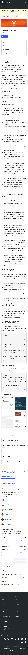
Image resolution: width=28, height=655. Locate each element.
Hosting (3, 602)
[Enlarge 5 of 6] (24, 413)
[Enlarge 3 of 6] (11, 418)
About (3, 596)
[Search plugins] (16, 16)
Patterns (17, 604)
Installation (6, 49)
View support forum (6, 588)
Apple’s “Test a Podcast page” (17, 283)
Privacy (3, 604)
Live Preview (13, 36)
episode (24, 559)
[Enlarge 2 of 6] (11, 412)
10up (4, 33)
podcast (14, 562)
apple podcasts (18, 559)
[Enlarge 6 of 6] (24, 421)
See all (25, 577)
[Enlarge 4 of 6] (24, 399)
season (24, 562)
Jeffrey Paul (7, 519)
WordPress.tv (5, 616)
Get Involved (18, 609)
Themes (17, 599)
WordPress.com (6, 621)
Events (16, 611)
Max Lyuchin (7, 524)
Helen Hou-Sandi (8, 505)
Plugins (16, 602)
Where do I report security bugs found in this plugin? (8, 482)
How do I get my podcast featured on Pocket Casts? (8, 472)
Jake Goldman (8, 514)
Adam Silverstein (8, 509)
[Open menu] (25, 2)
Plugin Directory (5, 6)
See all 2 (25, 555)
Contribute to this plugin (13, 533)
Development (6, 53)
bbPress (4, 626)
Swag (17, 616)
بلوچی (6, 635)
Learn (2, 609)
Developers (4, 614)
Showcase (17, 596)
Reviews (5, 46)
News (2, 599)
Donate (17, 614)
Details (5, 42)
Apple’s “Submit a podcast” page (14, 298)
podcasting (19, 562)
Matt (3, 624)
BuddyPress (5, 629)
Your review (4, 577)
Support (5, 57)
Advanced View (5, 566)
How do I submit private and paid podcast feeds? (8, 477)
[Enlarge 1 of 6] (11, 399)
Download (4, 36)
